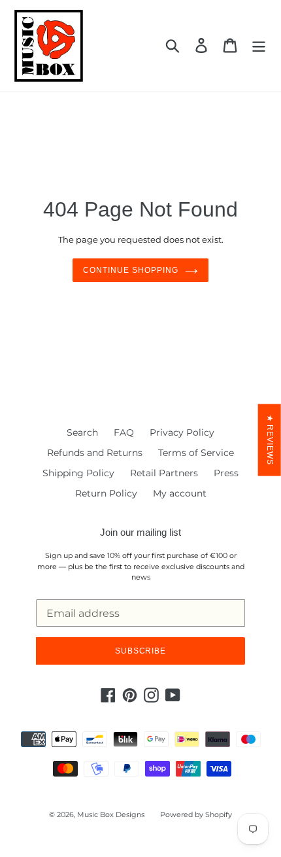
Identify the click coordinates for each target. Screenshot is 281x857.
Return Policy (106, 493)
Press (226, 473)
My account (180, 493)
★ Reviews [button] (269, 440)
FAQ (124, 432)
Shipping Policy (78, 473)
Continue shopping (130, 270)
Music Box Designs (110, 814)
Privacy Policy (182, 432)
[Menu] (258, 45)
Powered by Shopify (196, 814)
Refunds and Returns (94, 453)
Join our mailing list (140, 532)
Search (82, 432)
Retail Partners (164, 473)
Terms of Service (196, 453)
